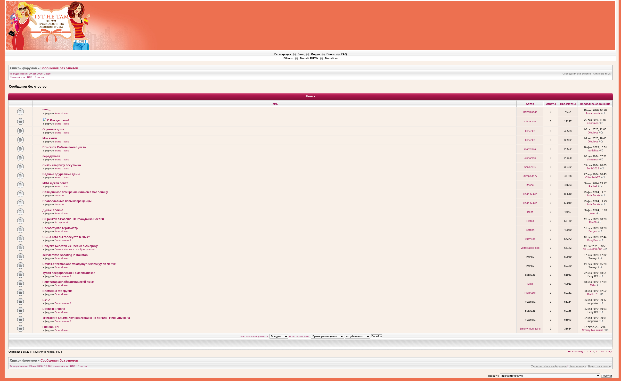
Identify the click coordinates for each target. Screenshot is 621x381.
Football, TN (50, 327)
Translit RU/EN (309, 58)
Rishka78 (530, 292)
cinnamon (530, 121)
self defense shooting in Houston (65, 255)
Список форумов (23, 68)
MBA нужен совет (55, 183)
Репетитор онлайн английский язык (68, 282)
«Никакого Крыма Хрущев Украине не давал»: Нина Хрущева (86, 318)
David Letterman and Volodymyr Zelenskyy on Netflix (79, 264)
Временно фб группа (57, 291)
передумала (51, 156)
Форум (315, 54)
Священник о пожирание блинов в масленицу (75, 192)
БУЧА (46, 300)
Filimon (288, 58)
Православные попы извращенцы (66, 201)
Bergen (530, 229)
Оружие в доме (53, 129)
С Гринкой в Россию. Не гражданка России (73, 219)
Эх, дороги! (61, 222)
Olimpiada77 (530, 175)
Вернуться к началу (599, 366)
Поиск (331, 54)
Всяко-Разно (62, 113)
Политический (63, 240)
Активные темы (602, 73)
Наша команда (577, 366)
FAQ (344, 54)
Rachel (530, 184)
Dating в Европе (53, 309)
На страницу (575, 351)
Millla (530, 283)
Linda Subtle (530, 193)
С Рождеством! (58, 120)
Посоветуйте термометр (60, 228)
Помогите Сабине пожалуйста (64, 147)
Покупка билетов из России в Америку (70, 246)
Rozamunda (530, 111)
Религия (59, 195)
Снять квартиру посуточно (61, 165)
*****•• (46, 110)
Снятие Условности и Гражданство (75, 249)
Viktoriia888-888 (530, 247)
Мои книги (49, 138)
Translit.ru (331, 58)
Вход (301, 54)
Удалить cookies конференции (549, 366)
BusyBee (530, 238)
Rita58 (530, 220)
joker (530, 211)
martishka (530, 149)
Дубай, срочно (52, 210)
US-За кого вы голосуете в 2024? (66, 237)
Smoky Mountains (530, 328)
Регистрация (282, 54)
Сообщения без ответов (59, 68)
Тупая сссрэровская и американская (68, 273)
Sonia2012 (530, 167)
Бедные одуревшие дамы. (61, 174)
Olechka (530, 131)
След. (609, 351)
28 (602, 351)
